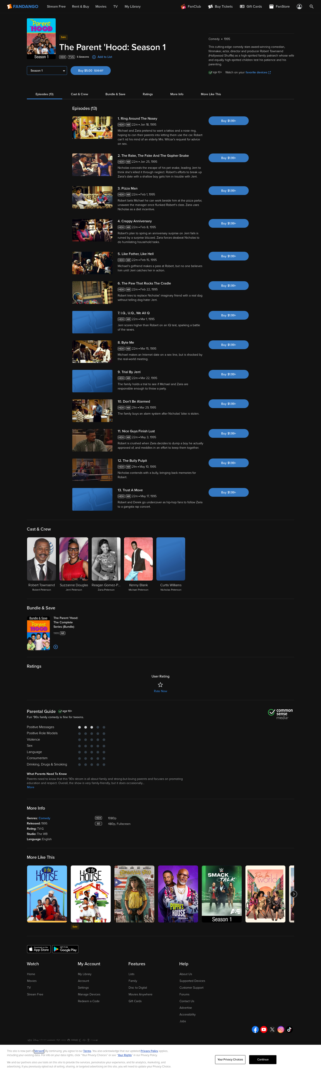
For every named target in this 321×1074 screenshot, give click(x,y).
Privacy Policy (149, 1051)
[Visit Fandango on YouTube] (264, 1029)
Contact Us (186, 1001)
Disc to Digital (138, 988)
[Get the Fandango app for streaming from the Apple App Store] (39, 949)
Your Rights (125, 1055)
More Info (176, 94)
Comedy (44, 818)
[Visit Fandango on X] (272, 1029)
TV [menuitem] (115, 6)
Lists (131, 974)
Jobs (182, 1021)
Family (133, 981)
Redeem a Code (89, 1001)
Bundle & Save (115, 94)
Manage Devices (89, 994)
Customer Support (191, 988)
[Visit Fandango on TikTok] (289, 1029)
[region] (160, 1059)
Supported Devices (192, 981)
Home (31, 974)
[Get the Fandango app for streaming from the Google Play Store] (65, 949)
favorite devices (256, 72)
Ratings (148, 94)
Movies (31, 981)
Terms (87, 1051)
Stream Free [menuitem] (56, 6)
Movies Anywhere (140, 994)
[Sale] (91, 894)
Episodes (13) (45, 94)
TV (29, 988)
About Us (185, 974)
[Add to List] (56, 647)
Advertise (185, 1008)
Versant (39, 1051)
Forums (184, 994)
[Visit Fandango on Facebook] (255, 1029)
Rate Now (160, 691)
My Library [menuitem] (133, 6)
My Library (84, 974)
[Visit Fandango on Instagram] (281, 1029)
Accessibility (187, 1014)
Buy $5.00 (94, 70)
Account (83, 981)
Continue (263, 1059)
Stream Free (35, 994)
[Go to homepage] (23, 6)
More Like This (211, 94)
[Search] (311, 6)
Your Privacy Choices (230, 1059)
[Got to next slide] (294, 894)
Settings (83, 988)
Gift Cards (135, 1001)
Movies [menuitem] (100, 6)
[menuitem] (250, 6)
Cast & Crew (79, 94)
